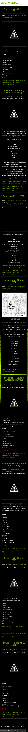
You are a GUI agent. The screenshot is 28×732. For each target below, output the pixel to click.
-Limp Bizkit (14, 469)
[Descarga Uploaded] (20, 183)
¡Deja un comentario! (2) (8, 190)
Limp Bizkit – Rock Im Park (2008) (14, 464)
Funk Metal (18, 384)
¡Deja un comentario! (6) (8, 716)
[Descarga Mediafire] (7, 181)
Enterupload (19, 628)
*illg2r (9, 15)
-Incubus (13, 384)
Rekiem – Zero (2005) (14, 196)
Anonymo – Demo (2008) (14, 281)
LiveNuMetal (13, 726)
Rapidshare (5, 629)
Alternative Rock (19, 15)
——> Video (12, 66)
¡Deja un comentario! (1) (8, 274)
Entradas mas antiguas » (8, 721)
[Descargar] (14, 363)
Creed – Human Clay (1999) (14, 644)
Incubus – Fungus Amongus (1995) (14, 379)
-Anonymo (13, 286)
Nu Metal (18, 96)
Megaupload (12, 628)
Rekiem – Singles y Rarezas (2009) (14, 91)
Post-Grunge (8, 651)
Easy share (15, 626)
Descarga (4, 77)
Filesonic (21, 626)
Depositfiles (5, 628)
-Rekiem (13, 96)
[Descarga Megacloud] (8, 267)
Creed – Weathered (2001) (14, 10)
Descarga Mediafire (6, 545)
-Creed (12, 15)
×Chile (22, 96)
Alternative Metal (21, 286)
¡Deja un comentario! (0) (8, 84)
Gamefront (11, 629)
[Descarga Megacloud (7, 183)
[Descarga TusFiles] (19, 181)
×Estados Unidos (9, 17)
